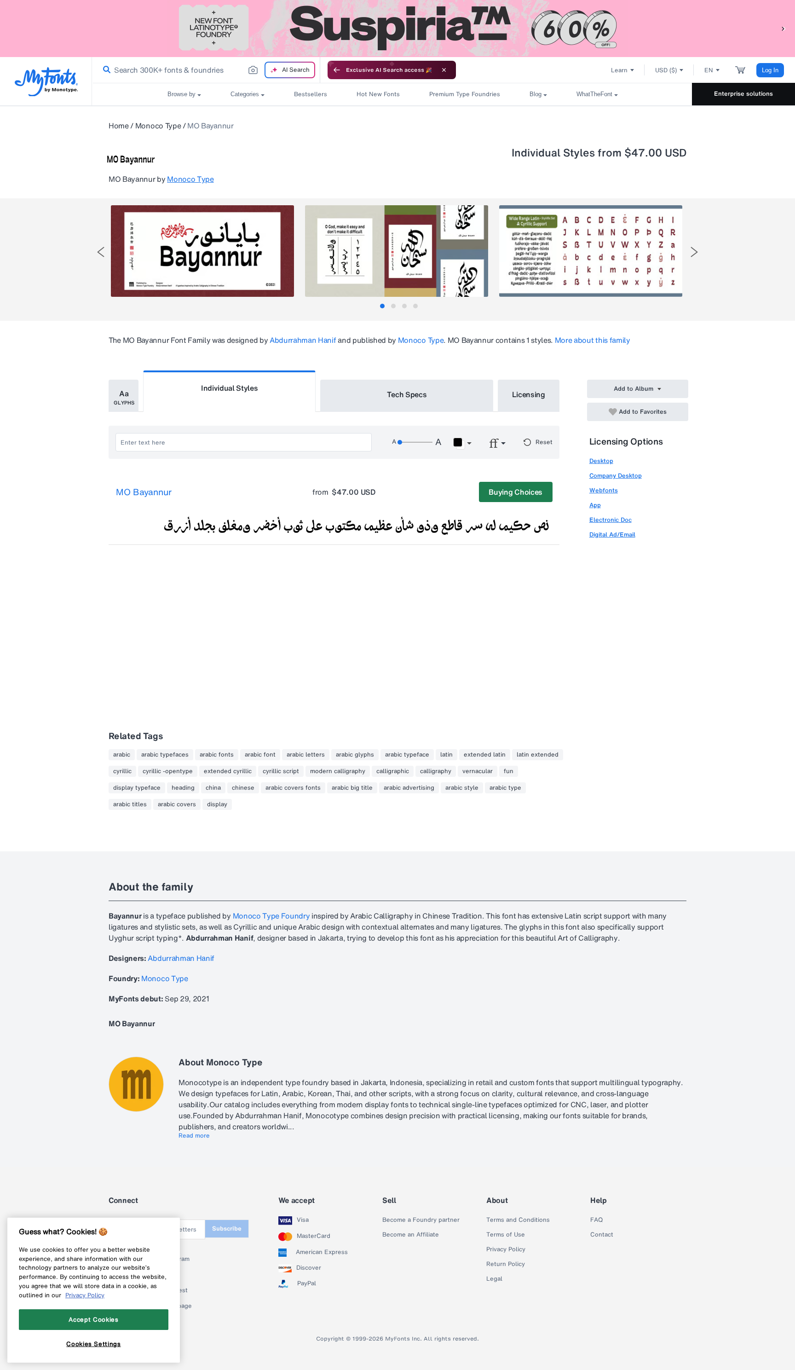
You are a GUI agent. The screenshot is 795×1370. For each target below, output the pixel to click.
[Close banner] (444, 70)
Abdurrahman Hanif (303, 340)
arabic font (260, 754)
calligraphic (392, 771)
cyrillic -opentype (168, 771)
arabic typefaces (165, 754)
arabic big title (352, 788)
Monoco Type (158, 125)
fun (508, 771)
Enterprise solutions (743, 93)
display (217, 804)
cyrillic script (281, 771)
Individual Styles (229, 387)
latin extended (538, 754)
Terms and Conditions (518, 1220)
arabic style (461, 788)
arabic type (505, 788)
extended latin (485, 754)
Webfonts (603, 490)
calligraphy (435, 771)
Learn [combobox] (619, 70)
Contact (601, 1234)
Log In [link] (770, 70)
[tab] (382, 306)
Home (119, 125)
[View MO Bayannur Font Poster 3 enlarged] (590, 251)
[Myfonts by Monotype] (46, 81)
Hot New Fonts (378, 94)
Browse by (181, 94)
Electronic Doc (610, 519)
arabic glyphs (355, 754)
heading (183, 788)
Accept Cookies (93, 1319)
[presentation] (100, 252)
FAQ (596, 1220)
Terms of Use (505, 1234)
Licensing (528, 394)
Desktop (601, 461)
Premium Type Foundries (464, 94)
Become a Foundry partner (421, 1220)
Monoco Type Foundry (272, 915)
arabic (121, 754)
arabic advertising (409, 788)
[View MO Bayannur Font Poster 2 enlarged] (396, 251)
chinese (243, 788)
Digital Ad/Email (612, 534)
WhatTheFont (594, 94)
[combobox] (206, 70)
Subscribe (227, 1228)
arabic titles (130, 804)
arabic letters (306, 754)
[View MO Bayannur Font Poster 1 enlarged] (202, 251)
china (213, 788)
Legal (494, 1279)
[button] (783, 28)
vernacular (477, 771)
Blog (536, 94)
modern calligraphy (337, 771)
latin (446, 754)
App (595, 505)
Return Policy (505, 1264)
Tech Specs (407, 394)
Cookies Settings (93, 1343)
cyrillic (122, 771)
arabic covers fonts (293, 788)
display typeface (137, 788)
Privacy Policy (505, 1249)
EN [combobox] (708, 70)
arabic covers (177, 804)
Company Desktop (615, 475)
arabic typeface (407, 754)
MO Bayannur (144, 492)
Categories (244, 94)
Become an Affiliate (410, 1234)
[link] (105, 70)
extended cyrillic (228, 771)
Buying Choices (515, 491)
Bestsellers (310, 94)
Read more (194, 1135)
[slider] (415, 442)
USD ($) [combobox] (666, 70)
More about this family (592, 340)
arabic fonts (217, 754)
